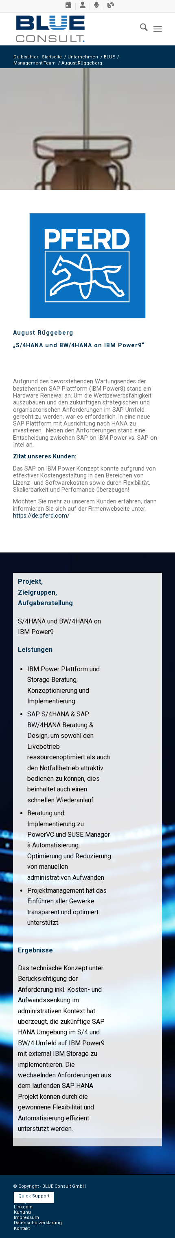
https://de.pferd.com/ (41, 515)
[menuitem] (68, 6)
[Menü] (157, 29)
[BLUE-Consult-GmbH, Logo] (72, 29)
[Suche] (140, 29)
